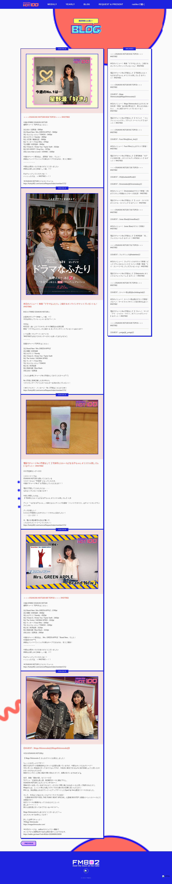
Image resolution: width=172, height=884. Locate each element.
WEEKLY (52, 4)
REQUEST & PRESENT (111, 4)
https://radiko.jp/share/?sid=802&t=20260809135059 (42, 834)
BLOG (87, 4)
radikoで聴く (138, 4)
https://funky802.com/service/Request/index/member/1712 (44, 183)
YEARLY (70, 4)
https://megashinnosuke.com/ (34, 824)
